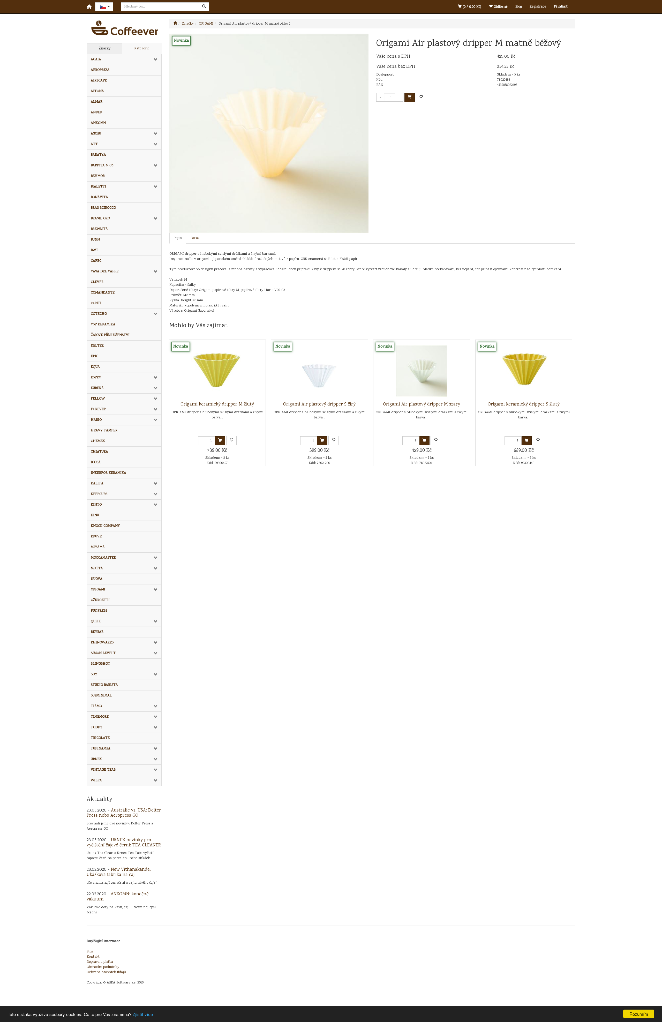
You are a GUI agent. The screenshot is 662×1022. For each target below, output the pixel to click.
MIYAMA (98, 547)
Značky (104, 48)
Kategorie (141, 48)
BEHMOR (98, 176)
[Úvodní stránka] (175, 23)
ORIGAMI (98, 589)
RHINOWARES (102, 642)
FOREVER (98, 409)
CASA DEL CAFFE (104, 271)
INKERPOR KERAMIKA (108, 473)
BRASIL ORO (100, 218)
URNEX (96, 759)
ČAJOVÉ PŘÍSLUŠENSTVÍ (110, 335)
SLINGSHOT (100, 663)
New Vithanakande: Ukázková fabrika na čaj (119, 872)
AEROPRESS (100, 70)
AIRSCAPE (99, 80)
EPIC (94, 356)
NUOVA (96, 579)
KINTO (96, 504)
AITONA (97, 91)
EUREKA (97, 388)
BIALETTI (98, 186)
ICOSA (96, 462)
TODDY (96, 727)
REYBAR (97, 632)
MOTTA (97, 568)
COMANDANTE (103, 292)
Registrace (538, 6)
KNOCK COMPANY (105, 526)
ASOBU (96, 133)
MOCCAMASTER (103, 557)
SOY (94, 674)
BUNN (95, 239)
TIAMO (96, 706)
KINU (95, 515)
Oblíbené (500, 7)
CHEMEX (98, 441)
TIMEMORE (100, 716)
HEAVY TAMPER (104, 430)
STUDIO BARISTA (104, 685)
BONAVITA (99, 197)
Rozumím (638, 1014)
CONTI (96, 303)
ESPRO (96, 377)
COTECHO (99, 314)
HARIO (96, 420)
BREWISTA (99, 229)
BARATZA (98, 154)
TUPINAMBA (100, 748)
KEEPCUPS (99, 494)
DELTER (97, 345)
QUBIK (96, 621)
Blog (518, 6)
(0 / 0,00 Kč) (471, 7)
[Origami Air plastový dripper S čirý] (319, 371)
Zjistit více (143, 1014)
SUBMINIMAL (101, 695)
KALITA (97, 483)
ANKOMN (98, 123)
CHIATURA (99, 451)
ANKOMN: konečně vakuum (117, 897)
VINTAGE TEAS (103, 769)
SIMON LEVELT (103, 653)
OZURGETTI (100, 600)
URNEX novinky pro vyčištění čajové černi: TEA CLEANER (124, 843)
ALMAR (96, 101)
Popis (178, 238)
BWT (94, 250)
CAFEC (96, 261)
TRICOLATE (100, 738)
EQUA (95, 367)
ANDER (96, 112)
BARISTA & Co (102, 165)
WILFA (96, 780)
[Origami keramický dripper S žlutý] (524, 371)
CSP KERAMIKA (103, 324)
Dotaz (195, 238)
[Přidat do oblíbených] (421, 97)
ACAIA (96, 59)
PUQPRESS (99, 610)
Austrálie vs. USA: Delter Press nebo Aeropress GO (124, 813)
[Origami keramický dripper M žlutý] (217, 371)
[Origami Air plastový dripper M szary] (421, 371)
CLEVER (97, 282)
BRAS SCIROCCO (103, 208)
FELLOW (98, 398)
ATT (94, 144)
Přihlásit (561, 6)
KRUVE (96, 536)
